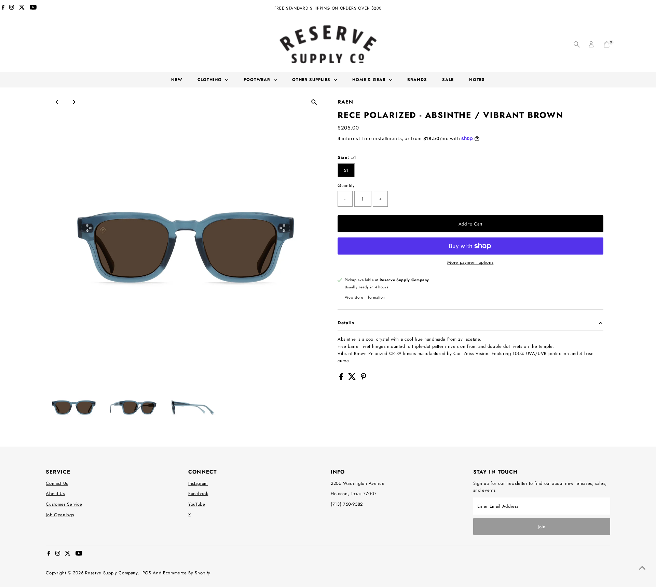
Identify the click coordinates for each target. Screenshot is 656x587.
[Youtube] (33, 8)
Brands (417, 80)
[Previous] (57, 102)
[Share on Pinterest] (363, 378)
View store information (365, 297)
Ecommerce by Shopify (186, 573)
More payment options (470, 262)
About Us (55, 493)
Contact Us (57, 483)
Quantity (346, 185)
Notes (477, 80)
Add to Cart (470, 224)
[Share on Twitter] (353, 378)
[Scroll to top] (642, 568)
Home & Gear (369, 80)
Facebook (198, 493)
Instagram (198, 483)
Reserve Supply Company (111, 573)
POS (146, 573)
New (176, 80)
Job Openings (60, 514)
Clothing (210, 80)
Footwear (258, 80)
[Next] (73, 102)
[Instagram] (12, 8)
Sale (448, 80)
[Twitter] (21, 8)
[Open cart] (606, 44)
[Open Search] (577, 44)
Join (542, 526)
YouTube (196, 504)
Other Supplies (312, 80)
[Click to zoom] (314, 102)
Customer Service (64, 504)
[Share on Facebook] (342, 378)
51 (346, 170)
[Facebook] (3, 8)
